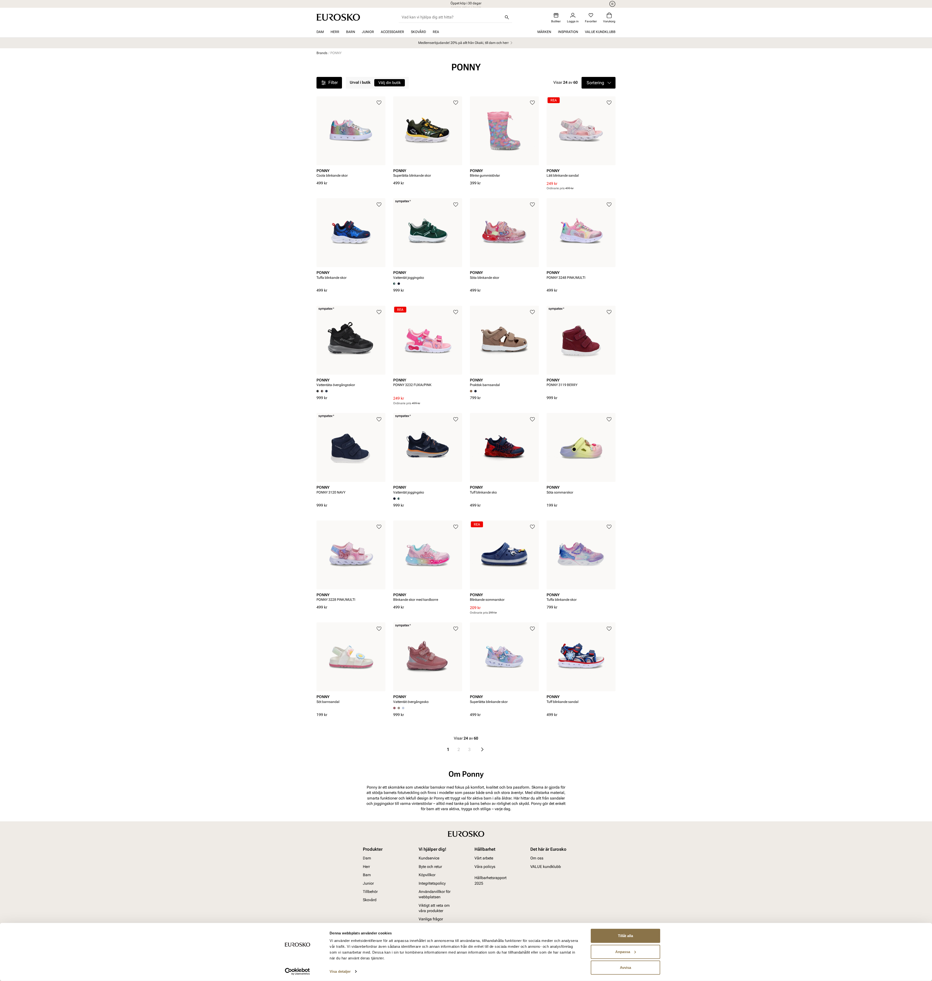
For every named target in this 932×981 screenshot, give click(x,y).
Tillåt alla (625, 936)
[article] (350, 138)
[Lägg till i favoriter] (379, 102)
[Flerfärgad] (399, 498)
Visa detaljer (340, 971)
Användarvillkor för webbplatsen (434, 894)
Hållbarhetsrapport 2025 (490, 880)
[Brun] (322, 391)
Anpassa (622, 951)
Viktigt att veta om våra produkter (434, 908)
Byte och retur (430, 866)
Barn (350, 32)
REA (436, 32)
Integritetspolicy (432, 883)
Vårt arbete (483, 858)
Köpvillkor (427, 875)
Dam (320, 32)
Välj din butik (389, 82)
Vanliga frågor (431, 919)
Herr (335, 32)
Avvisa (625, 967)
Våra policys (484, 866)
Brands (321, 53)
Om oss (536, 858)
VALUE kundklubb (600, 32)
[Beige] (399, 708)
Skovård (418, 32)
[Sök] (506, 17)
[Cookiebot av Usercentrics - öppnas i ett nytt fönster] (297, 971)
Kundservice (429, 858)
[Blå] (399, 283)
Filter (333, 82)
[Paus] (612, 4)
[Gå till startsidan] (338, 17)
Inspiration (568, 32)
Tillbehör (370, 891)
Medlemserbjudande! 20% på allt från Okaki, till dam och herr (463, 43)
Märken (544, 32)
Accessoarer (392, 32)
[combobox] (451, 17)
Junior (368, 32)
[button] (599, 83)
